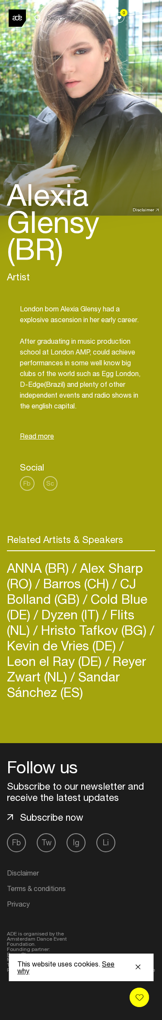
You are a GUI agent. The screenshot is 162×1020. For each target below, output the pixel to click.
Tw (46, 842)
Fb (27, 483)
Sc (50, 483)
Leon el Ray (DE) (56, 660)
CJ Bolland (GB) (71, 591)
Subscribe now (51, 817)
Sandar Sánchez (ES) (63, 684)
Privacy (18, 904)
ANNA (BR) (39, 567)
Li (106, 842)
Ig (76, 842)
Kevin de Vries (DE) (63, 645)
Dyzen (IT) (70, 614)
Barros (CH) (76, 583)
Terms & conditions (36, 888)
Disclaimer (143, 209)
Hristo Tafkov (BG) (94, 629)
